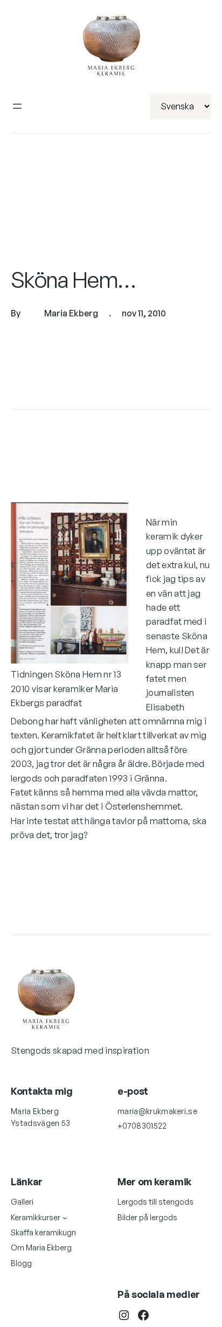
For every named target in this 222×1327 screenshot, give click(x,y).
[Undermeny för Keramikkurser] (65, 1217)
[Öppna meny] (17, 106)
